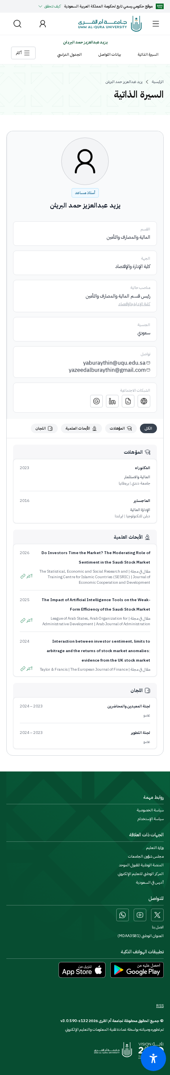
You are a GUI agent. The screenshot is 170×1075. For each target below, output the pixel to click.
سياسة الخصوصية (150, 810)
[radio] (148, 428)
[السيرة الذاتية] (128, 401)
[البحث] (17, 24)
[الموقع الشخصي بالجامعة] (144, 401)
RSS (160, 1006)
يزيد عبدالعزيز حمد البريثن (124, 82)
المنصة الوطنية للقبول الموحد (141, 865)
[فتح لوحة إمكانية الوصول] (153, 1058)
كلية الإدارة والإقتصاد (134, 304)
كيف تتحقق (52, 6)
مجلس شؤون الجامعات (146, 856)
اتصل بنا (158, 927)
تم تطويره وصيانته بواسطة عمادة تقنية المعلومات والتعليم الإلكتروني (114, 1029)
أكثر (29, 576)
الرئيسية (158, 82)
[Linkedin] (112, 401)
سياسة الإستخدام (151, 819)
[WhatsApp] (122, 915)
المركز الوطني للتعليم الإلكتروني (141, 874)
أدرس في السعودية (150, 882)
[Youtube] (140, 915)
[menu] (156, 24)
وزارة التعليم (155, 848)
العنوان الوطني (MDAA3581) (140, 936)
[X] (157, 915)
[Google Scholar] (96, 401)
